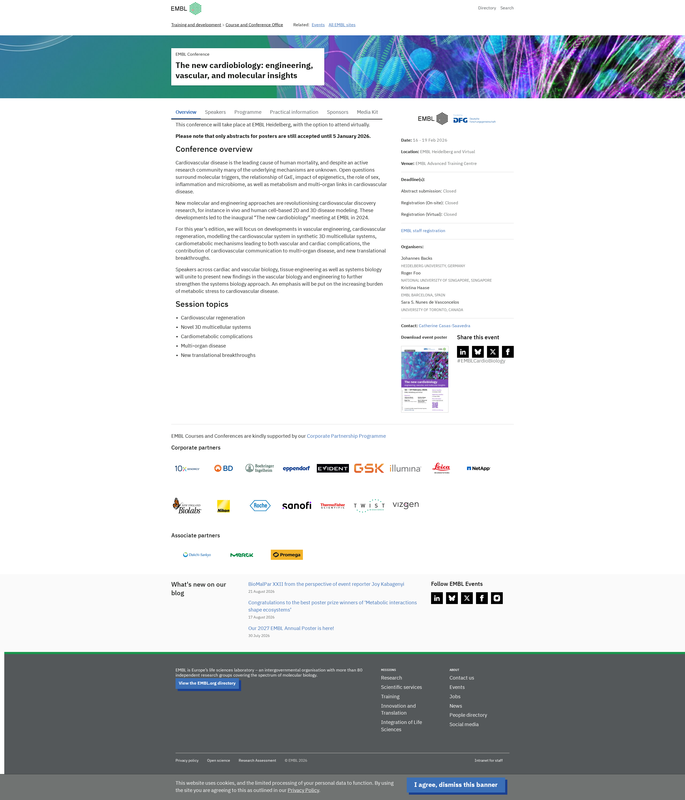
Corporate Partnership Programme (346, 436)
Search (507, 8)
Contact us (462, 678)
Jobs (455, 696)
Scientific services (401, 687)
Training (390, 696)
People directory (468, 715)
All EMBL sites (342, 25)
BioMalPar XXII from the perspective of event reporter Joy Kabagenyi (326, 584)
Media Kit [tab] (367, 112)
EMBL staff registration (423, 231)
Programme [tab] (247, 112)
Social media (464, 724)
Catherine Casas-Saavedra (444, 326)
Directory (487, 8)
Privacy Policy (303, 790)
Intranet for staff (489, 761)
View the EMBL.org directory (207, 683)
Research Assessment (257, 761)
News (456, 706)
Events (318, 25)
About (454, 670)
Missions (388, 670)
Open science (218, 761)
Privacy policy (187, 761)
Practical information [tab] (294, 112)
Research (391, 678)
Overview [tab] (186, 112)
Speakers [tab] (215, 112)
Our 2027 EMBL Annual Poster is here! (291, 628)
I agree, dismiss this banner (456, 785)
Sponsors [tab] (337, 112)
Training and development (196, 25)
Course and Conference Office (254, 25)
